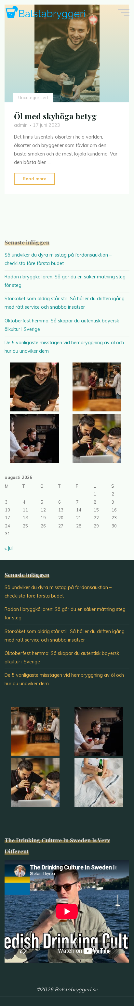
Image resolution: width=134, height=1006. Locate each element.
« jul (9, 548)
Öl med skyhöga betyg (55, 116)
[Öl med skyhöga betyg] (67, 53)
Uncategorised (33, 97)
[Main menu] (123, 12)
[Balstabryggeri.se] (45, 12)
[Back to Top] (108, 980)
